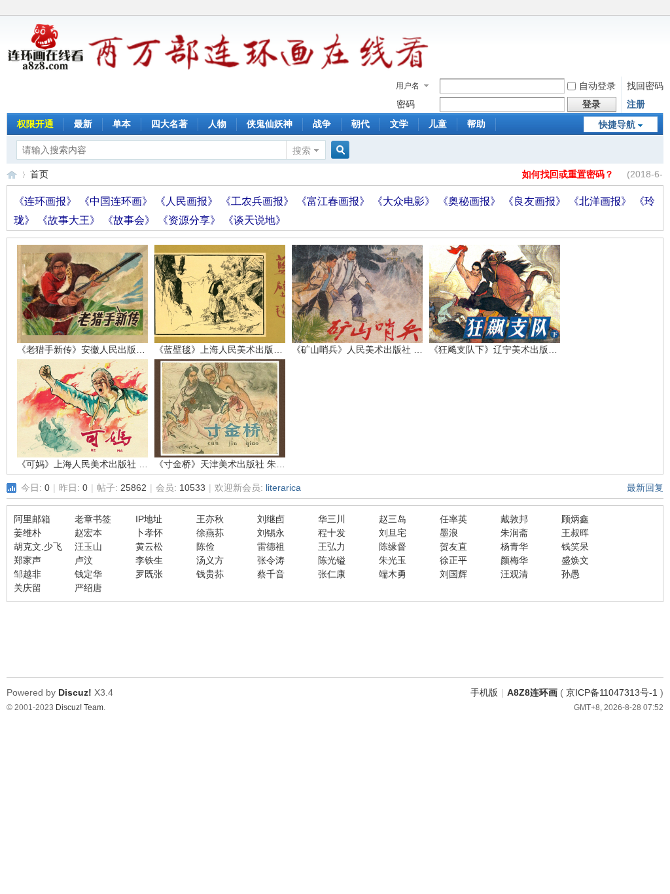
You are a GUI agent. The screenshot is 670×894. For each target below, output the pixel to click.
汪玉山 (88, 546)
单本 (122, 123)
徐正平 (453, 560)
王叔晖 (575, 532)
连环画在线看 (12, 174)
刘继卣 (271, 519)
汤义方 (210, 560)
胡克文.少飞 (38, 546)
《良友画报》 (536, 201)
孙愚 (570, 574)
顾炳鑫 (575, 519)
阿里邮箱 (32, 519)
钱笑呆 (575, 546)
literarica (283, 487)
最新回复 (645, 487)
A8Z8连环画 (532, 692)
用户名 (407, 85)
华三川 (331, 519)
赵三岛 (392, 519)
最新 (83, 123)
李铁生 (149, 560)
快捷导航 (617, 124)
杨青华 (514, 546)
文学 (399, 123)
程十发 (331, 532)
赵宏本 (88, 532)
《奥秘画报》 (470, 201)
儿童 (438, 123)
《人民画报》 (187, 201)
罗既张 (149, 574)
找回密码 (645, 85)
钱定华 (88, 574)
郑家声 (27, 560)
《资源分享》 (190, 220)
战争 (322, 123)
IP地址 (148, 519)
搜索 (301, 150)
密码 (406, 104)
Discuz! (75, 692)
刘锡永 (271, 532)
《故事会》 (130, 220)
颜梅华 (514, 560)
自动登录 (597, 85)
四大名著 (169, 123)
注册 (636, 104)
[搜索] (338, 150)
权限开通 (35, 123)
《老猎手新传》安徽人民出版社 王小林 (96, 349)
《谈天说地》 (254, 220)
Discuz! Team (79, 707)
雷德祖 (271, 546)
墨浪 (449, 532)
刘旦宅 (392, 532)
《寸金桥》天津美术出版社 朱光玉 (224, 464)
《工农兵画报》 (258, 201)
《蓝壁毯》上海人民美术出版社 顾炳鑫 (233, 349)
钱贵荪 (210, 574)
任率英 (453, 519)
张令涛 (271, 560)
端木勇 (392, 574)
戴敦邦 (514, 519)
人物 (217, 123)
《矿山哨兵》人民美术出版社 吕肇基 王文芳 (381, 349)
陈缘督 (392, 546)
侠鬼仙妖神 (269, 123)
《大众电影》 (405, 201)
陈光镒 (331, 560)
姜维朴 (27, 532)
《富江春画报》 (334, 201)
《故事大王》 (70, 220)
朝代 (360, 123)
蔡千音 (271, 574)
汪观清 (514, 574)
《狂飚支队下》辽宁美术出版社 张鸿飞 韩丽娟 (523, 349)
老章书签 (93, 519)
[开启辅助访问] (660, 9)
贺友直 (453, 546)
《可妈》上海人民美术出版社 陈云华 (91, 464)
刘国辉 (453, 574)
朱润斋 (514, 532)
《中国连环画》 (117, 201)
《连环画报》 (46, 201)
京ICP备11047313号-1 (612, 692)
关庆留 (27, 587)
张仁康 (331, 574)
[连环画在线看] (46, 68)
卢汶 (84, 560)
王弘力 (331, 546)
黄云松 (149, 546)
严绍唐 (88, 587)
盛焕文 (575, 560)
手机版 (484, 692)
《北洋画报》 (601, 201)
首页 (39, 174)
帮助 (476, 123)
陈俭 (205, 546)
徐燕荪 (210, 532)
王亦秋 (210, 519)
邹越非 (27, 574)
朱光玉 (392, 560)
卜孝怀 (149, 532)
